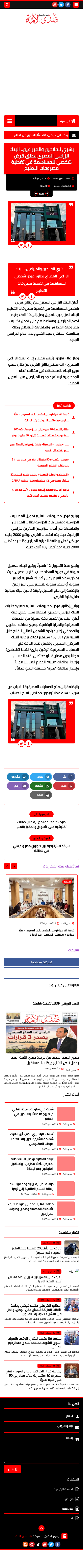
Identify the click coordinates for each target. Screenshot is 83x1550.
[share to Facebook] (28, 244)
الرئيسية (65, 121)
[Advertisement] (41, 70)
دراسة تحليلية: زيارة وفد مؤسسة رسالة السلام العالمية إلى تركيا (32, 1186)
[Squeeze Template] (64, 1536)
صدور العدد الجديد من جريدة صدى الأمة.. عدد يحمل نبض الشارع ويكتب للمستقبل (45, 1060)
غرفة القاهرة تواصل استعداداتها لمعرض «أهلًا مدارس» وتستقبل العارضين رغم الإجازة (41, 417)
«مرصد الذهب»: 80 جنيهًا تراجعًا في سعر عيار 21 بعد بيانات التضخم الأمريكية (40, 462)
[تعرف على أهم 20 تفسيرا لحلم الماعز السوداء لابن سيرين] (71, 1247)
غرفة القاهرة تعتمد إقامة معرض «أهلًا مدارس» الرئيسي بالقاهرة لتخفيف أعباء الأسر (40, 492)
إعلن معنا (68, 1508)
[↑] (41, 1528)
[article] (41, 820)
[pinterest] (32, 1544)
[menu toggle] (76, 5)
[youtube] (55, 4)
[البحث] (7, 5)
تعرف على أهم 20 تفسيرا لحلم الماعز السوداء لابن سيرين (36, 1250)
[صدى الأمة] (41, 19)
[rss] (25, 1544)
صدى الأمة (71, 1070)
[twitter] (61, 4)
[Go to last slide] (14, 866)
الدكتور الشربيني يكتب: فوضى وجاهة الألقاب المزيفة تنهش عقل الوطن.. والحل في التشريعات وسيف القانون (34, 1309)
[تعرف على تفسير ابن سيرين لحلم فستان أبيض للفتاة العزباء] (71, 1276)
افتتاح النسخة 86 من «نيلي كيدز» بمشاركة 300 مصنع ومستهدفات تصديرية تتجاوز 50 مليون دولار (40, 432)
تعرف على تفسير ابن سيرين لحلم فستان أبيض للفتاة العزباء (34, 1279)
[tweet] (21, 244)
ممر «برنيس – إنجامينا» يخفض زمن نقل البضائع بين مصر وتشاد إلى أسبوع (39, 447)
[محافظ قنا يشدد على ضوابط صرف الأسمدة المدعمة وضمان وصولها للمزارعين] (66, 1208)
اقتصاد (43, 185)
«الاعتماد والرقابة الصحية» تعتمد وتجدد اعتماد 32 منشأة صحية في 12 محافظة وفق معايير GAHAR (39, 477)
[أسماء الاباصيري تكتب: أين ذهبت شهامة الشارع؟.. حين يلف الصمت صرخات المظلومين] (66, 1139)
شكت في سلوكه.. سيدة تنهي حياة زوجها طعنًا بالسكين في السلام (33, 1114)
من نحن (69, 1499)
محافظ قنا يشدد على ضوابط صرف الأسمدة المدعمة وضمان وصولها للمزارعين (31, 1209)
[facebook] (68, 4)
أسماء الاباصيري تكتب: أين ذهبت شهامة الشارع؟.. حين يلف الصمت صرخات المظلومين (32, 1139)
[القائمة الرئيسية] (9, 120)
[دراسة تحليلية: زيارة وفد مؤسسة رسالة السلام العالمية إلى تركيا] (66, 1188)
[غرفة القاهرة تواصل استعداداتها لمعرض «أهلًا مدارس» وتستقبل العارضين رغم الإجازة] (66, 1163)
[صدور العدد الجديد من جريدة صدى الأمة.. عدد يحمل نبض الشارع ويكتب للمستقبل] (41, 1032)
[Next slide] (7, 866)
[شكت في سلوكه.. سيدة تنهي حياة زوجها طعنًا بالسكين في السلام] (66, 1114)
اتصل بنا (69, 1518)
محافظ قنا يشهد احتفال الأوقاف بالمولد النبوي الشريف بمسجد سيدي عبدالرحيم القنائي (34, 1342)
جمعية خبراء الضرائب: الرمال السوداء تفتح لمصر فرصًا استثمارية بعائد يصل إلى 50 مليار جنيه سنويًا (33, 1375)
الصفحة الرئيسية (62, 185)
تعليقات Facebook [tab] (41, 962)
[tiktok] (38, 1544)
